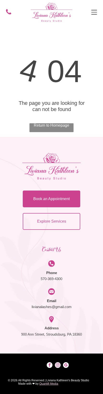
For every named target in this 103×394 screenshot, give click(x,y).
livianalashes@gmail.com (52, 307)
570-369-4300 (51, 279)
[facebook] (49, 365)
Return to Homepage (51, 125)
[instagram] (58, 365)
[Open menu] (94, 12)
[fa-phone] (8, 14)
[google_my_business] (66, 365)
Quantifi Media (48, 383)
